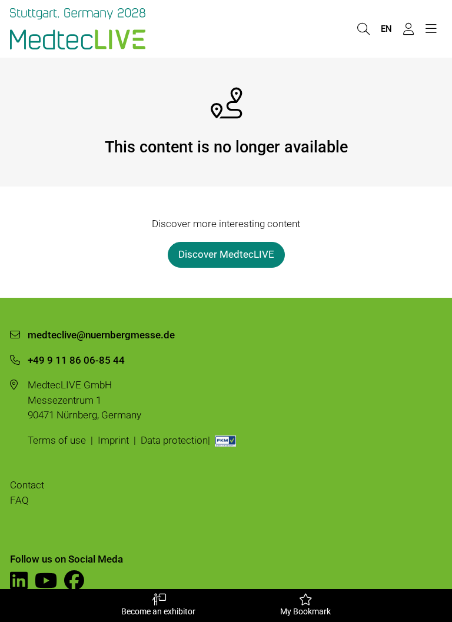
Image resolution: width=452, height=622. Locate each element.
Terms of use (57, 440)
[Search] (363, 29)
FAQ (19, 500)
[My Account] (408, 29)
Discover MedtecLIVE (226, 254)
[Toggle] (431, 29)
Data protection (174, 440)
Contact (27, 485)
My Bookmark (305, 611)
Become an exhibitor (158, 611)
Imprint (113, 440)
